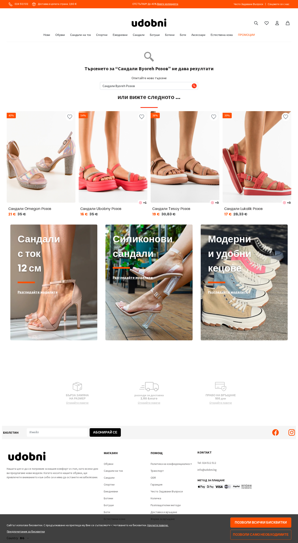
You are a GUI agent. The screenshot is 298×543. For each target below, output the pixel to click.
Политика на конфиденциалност (171, 464)
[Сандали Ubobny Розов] (113, 157)
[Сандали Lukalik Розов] (257, 157)
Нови (46, 35)
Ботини (170, 35)
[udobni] (149, 22)
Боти (183, 35)
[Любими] (267, 22)
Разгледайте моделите (38, 292)
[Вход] (277, 22)
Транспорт (157, 471)
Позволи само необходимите (261, 534)
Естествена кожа (222, 35)
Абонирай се (105, 432)
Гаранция (156, 484)
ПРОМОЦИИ (246, 35)
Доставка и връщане (164, 512)
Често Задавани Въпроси (248, 4)
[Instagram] (291, 432)
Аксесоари (198, 35)
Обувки (60, 35)
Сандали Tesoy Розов (171, 208)
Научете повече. (157, 525)
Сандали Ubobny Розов (100, 208)
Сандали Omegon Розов (29, 208)
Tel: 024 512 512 (206, 463)
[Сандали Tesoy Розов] (185, 157)
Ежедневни (120, 35)
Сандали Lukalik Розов (243, 208)
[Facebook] (275, 432)
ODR (153, 477)
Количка (156, 498)
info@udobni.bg (207, 470)
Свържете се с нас (278, 4)
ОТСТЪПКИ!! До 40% (155, 4)
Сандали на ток (80, 35)
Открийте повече (77, 403)
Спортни (101, 35)
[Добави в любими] (69, 116)
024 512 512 (21, 4)
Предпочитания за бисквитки (26, 531)
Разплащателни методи (166, 505)
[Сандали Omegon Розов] (41, 157)
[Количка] (288, 22)
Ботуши (155, 35)
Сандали (139, 35)
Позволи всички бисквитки (261, 522)
